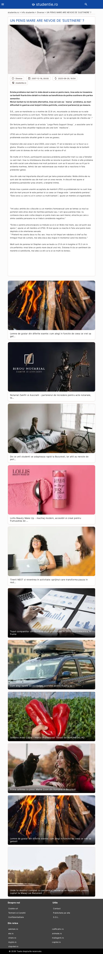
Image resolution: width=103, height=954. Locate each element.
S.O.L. (56, 917)
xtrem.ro (12, 938)
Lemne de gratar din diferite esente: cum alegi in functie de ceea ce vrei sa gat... (50, 335)
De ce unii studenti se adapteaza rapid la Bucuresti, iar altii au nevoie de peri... (49, 458)
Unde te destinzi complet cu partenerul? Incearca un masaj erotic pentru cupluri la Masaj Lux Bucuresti (49, 891)
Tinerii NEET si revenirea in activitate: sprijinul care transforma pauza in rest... (49, 581)
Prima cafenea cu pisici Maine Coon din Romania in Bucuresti (43, 789)
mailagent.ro (58, 938)
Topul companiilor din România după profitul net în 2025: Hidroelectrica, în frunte (50, 632)
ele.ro (11, 933)
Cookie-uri (13, 908)
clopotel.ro (13, 946)
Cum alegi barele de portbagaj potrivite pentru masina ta (41, 685)
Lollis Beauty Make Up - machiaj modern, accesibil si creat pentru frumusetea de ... (45, 519)
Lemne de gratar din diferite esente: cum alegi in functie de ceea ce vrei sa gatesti (50, 840)
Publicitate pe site (61, 913)
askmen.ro (13, 929)
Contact (57, 908)
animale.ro (57, 933)
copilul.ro (56, 942)
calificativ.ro (58, 929)
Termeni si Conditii (17, 913)
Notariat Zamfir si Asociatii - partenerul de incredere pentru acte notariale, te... (50, 396)
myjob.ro (12, 942)
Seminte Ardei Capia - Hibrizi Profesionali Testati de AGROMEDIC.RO (47, 737)
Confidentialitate (16, 917)
